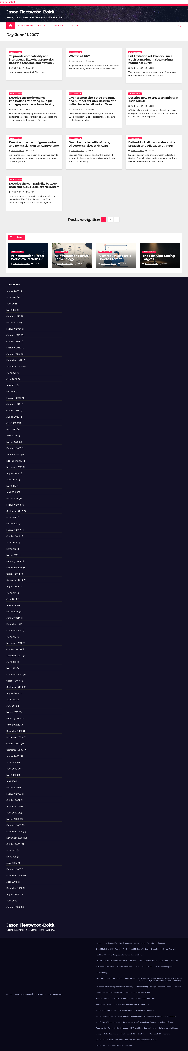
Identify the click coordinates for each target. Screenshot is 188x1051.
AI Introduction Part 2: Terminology (71, 257)
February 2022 (13, 347)
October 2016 (13, 536)
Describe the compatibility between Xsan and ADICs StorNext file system (34, 185)
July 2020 (11, 423)
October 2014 (13, 574)
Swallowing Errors (165, 1022)
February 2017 (13, 530)
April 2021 (11, 385)
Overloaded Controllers (145, 998)
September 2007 (14, 806)
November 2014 (14, 567)
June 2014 (11, 599)
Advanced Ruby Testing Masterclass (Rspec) (154, 987)
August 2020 (12, 417)
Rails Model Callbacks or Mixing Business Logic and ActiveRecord (122, 1004)
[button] (180, 25)
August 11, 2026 (65, 264)
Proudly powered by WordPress (19, 994)
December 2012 (14, 624)
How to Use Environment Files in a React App (114, 1046)
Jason (31, 68)
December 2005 (14, 831)
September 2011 (14, 655)
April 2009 (11, 781)
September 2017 (14, 511)
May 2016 (11, 548)
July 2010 (11, 699)
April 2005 (11, 863)
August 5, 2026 (108, 264)
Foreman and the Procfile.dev (138, 992)
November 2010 (14, 674)
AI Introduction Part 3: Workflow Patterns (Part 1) (27, 259)
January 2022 (13, 354)
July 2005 (11, 850)
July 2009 (11, 762)
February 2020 (13, 448)
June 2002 (11, 900)
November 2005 (14, 838)
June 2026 (11, 303)
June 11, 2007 (17, 68)
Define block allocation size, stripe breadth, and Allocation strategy (151, 144)
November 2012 (14, 630)
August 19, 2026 (21, 264)
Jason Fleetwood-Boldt (30, 12)
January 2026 (13, 316)
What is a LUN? (79, 56)
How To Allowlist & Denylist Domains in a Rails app (116, 961)
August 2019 (12, 473)
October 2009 (13, 743)
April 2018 (11, 492)
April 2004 (11, 882)
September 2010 (14, 687)
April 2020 (11, 435)
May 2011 (11, 668)
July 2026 (11, 297)
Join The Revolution (124, 967)
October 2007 (13, 800)
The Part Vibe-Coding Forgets (158, 257)
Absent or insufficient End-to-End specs (112, 1028)
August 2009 (12, 756)
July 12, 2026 (151, 264)
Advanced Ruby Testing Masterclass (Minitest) (114, 987)
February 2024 (13, 329)
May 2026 (11, 310)
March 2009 (12, 787)
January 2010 (13, 724)
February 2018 (13, 505)
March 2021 (12, 391)
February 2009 (13, 794)
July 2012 (11, 636)
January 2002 (13, 907)
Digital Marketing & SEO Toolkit (108, 949)
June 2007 (11, 812)
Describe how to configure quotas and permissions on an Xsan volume (34, 144)
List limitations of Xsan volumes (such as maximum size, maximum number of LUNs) (151, 59)
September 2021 (14, 366)
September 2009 (14, 750)
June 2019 (11, 479)
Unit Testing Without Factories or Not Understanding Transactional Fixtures (126, 1022)
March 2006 (12, 819)
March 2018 (12, 498)
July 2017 (11, 517)
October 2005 (13, 844)
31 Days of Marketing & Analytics (119, 943)
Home (98, 943)
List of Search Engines (164, 967)
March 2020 (12, 442)
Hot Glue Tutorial (168, 949)
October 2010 (13, 680)
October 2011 (12, 649)
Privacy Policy (101, 972)
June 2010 (11, 706)
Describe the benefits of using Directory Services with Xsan (89, 144)
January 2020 (13, 454)
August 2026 (12, 291)
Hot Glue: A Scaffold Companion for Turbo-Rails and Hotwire (120, 955)
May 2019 (11, 486)
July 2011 (11, 662)
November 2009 (14, 737)
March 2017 (12, 523)
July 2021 (11, 373)
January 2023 (13, 335)
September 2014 (14, 580)
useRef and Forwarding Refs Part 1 (110, 992)
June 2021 (11, 379)
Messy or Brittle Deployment (107, 1034)
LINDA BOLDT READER (143, 967)
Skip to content (7, 2)
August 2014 (12, 586)
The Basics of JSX (128, 1034)
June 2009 (11, 768)
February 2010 (13, 718)
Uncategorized (16, 52)
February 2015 (13, 561)
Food (125, 949)
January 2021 (13, 404)
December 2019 (14, 461)
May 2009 (11, 775)
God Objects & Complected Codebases (160, 1016)
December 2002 (14, 888)
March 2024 (12, 322)
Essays (42, 26)
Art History (151, 943)
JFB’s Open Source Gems (169, 961)
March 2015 (12, 555)
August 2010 (12, 693)
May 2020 (11, 429)
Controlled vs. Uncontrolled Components (154, 1034)
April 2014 (11, 605)
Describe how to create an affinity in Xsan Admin (153, 99)
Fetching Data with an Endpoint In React (141, 1040)
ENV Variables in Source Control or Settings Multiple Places (154, 1028)
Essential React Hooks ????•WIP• (109, 1040)
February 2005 (13, 869)
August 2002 (12, 894)
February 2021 (13, 398)
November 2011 (14, 643)
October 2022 (13, 341)
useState (177, 987)
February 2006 (13, 825)
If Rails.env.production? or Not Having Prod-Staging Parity (119, 1016)
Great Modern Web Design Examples (144, 949)
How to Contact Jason (148, 961)
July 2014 (11, 592)
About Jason (25, 26)
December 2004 (14, 875)
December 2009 (14, 731)
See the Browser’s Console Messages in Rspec (115, 998)
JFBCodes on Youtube (105, 967)
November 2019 (14, 467)
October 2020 (13, 410)
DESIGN (75, 26)
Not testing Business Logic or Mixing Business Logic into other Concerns (125, 1010)
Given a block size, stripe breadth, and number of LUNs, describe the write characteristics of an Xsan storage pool (92, 103)
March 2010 (12, 712)
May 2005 (11, 856)
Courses (59, 26)
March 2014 (12, 611)
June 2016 (11, 542)
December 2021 (14, 360)
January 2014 (13, 618)
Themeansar (57, 994)
